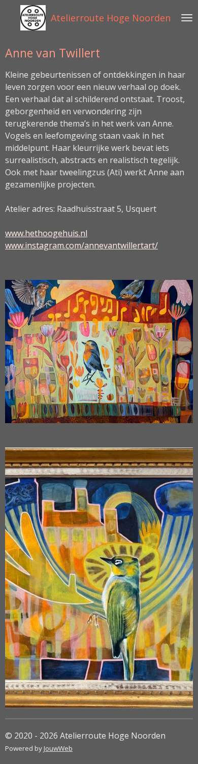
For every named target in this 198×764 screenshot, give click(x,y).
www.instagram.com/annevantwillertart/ (81, 245)
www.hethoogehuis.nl (46, 233)
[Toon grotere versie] (99, 351)
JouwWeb (58, 748)
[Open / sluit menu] (187, 18)
